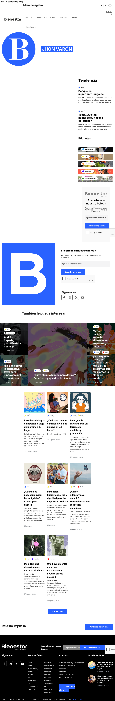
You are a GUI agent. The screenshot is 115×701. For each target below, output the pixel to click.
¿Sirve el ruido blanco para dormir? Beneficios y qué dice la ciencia (55, 377)
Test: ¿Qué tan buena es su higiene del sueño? (90, 117)
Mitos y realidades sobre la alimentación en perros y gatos (100, 339)
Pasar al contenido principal (12, 2)
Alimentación (89, 164)
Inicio (30, 663)
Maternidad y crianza (45, 17)
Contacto (47, 680)
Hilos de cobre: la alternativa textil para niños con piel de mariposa (13, 372)
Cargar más (57, 611)
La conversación (90, 178)
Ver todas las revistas (99, 627)
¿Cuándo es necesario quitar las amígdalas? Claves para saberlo (33, 498)
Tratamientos (89, 149)
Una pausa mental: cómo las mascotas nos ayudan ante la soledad (57, 570)
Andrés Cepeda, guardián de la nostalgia (12, 342)
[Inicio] (11, 19)
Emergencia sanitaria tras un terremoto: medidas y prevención (79, 427)
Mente (63, 17)
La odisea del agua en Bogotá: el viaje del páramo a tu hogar (105, 665)
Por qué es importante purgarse (91, 92)
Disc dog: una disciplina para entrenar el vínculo (34, 567)
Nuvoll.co (78, 699)
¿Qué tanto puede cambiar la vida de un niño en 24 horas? (105, 679)
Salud (27, 17)
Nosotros (31, 689)
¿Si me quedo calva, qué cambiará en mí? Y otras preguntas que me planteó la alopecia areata (101, 367)
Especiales (29, 27)
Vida (74, 17)
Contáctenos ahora (67, 688)
